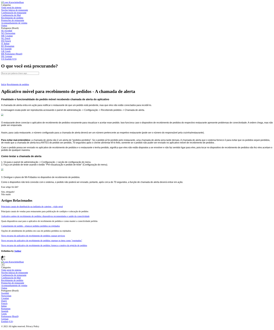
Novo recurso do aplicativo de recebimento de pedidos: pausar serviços (33, 235)
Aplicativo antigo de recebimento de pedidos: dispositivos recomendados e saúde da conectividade (45, 216)
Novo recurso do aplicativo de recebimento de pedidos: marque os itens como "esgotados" (41, 240)
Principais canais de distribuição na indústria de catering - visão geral (32, 206)
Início (3, 84)
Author (17, 251)
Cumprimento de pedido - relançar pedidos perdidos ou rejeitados (30, 226)
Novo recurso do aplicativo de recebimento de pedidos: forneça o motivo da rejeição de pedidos (44, 245)
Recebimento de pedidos (18, 84)
